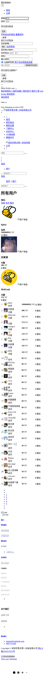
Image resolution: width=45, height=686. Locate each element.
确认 (3, 47)
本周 (3, 203)
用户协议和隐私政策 (23, 62)
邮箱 (3, 18)
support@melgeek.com (15, 641)
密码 (3, 21)
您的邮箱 (5, 43)
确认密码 (5, 59)
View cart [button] (5, 659)
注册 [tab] (8, 13)
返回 (3, 164)
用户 (8, 169)
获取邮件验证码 (31, 65)
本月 (8, 203)
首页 (8, 181)
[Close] (2, 84)
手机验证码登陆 (8, 34)
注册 (3, 75)
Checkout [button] (13, 659)
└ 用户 (13, 181)
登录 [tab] (8, 10)
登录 (3, 31)
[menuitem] (8, 88)
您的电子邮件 (7, 50)
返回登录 (11, 47)
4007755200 (11, 643)
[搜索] (26, 153)
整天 (12, 203)
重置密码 (20, 34)
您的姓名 (5, 53)
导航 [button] (3, 176)
